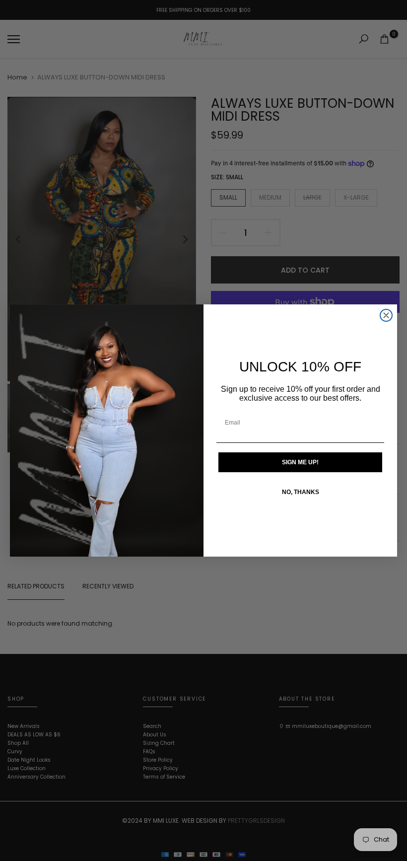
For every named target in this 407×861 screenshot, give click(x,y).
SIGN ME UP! (300, 462)
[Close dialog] (386, 315)
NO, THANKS (300, 492)
